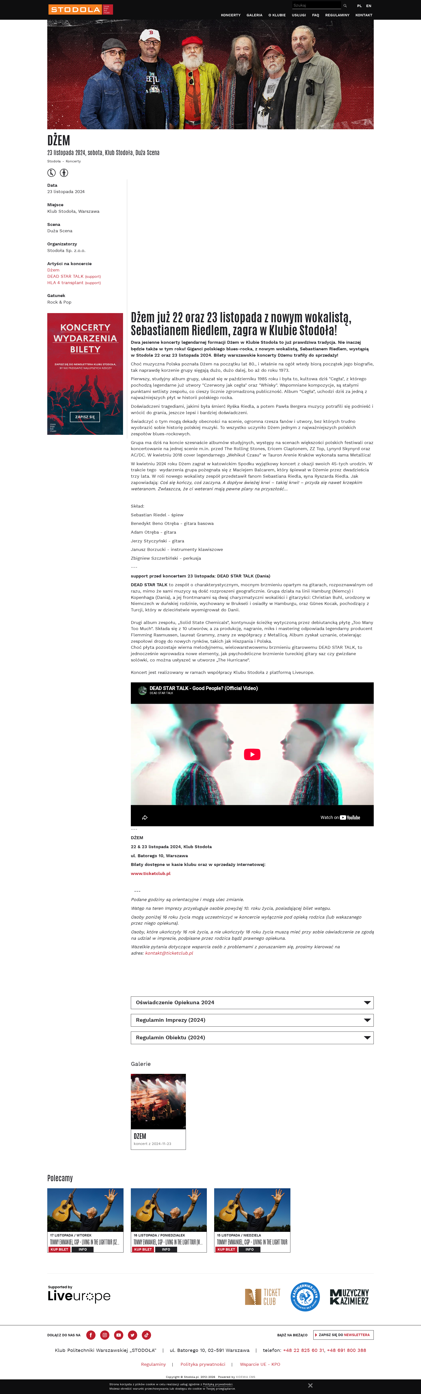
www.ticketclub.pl (151, 873)
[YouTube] (118, 1335)
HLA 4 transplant (74, 283)
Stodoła (54, 161)
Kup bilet (59, 1249)
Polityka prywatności (203, 1365)
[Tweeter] (132, 1335)
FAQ (315, 15)
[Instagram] (104, 1335)
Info (83, 1249)
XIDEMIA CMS (245, 1377)
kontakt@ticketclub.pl (169, 953)
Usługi (299, 15)
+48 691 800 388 (346, 1350)
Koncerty (230, 15)
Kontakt (364, 15)
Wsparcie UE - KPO (260, 1365)
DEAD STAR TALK (74, 277)
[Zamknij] (310, 1385)
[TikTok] (146, 1335)
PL (359, 6)
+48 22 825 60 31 (303, 1350)
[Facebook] (91, 1335)
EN (368, 6)
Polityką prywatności (217, 1384)
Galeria (254, 15)
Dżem (53, 270)
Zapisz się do (344, 1335)
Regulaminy (337, 15)
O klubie (277, 15)
